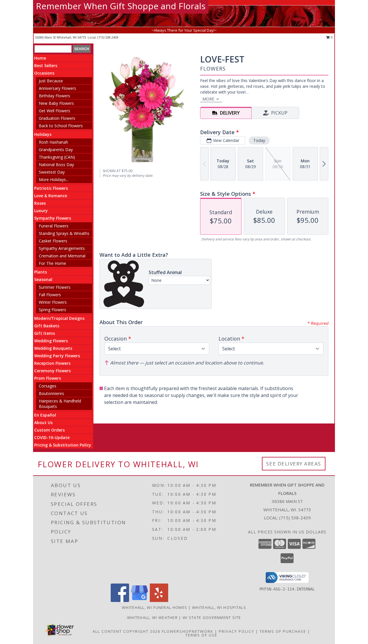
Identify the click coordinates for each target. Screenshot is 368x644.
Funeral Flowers (53, 226)
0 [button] (331, 37)
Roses (40, 203)
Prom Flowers (47, 378)
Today (259, 140)
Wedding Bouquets (53, 348)
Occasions (44, 73)
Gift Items (44, 333)
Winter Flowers (53, 302)
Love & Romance (50, 195)
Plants (40, 272)
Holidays (42, 134)
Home (40, 58)
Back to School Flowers (61, 125)
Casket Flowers (53, 241)
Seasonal (43, 279)
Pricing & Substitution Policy (62, 445)
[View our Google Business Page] (139, 600)
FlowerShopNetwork (187, 631)
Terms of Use (201, 635)
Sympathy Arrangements (62, 248)
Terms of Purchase (283, 631)
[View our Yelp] (159, 600)
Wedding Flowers (51, 340)
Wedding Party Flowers (57, 355)
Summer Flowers (54, 287)
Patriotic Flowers (51, 188)
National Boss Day (56, 164)
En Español (45, 415)
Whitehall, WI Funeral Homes (154, 607)
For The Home (52, 263)
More (208, 99)
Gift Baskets (46, 325)
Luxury (41, 210)
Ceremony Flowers (52, 370)
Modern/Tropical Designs (59, 318)
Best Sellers (45, 65)
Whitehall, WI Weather (152, 617)
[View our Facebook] (120, 600)
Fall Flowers (50, 294)
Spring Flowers (52, 309)
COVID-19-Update (52, 437)
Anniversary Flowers (57, 88)
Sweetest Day (52, 172)
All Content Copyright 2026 (126, 631)
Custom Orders (49, 430)
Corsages (47, 386)
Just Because (51, 80)
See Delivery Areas (293, 463)
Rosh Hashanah (53, 142)
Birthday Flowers (54, 95)
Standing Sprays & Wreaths (64, 233)
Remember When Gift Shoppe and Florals (121, 6)
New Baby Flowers (56, 103)
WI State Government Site (212, 617)
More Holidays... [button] (53, 179)
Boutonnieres (51, 393)
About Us (43, 422)
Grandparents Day (56, 149)
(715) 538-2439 (107, 37)
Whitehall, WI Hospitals (219, 607)
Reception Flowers (52, 363)
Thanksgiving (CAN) (57, 157)
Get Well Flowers (54, 110)
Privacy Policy (236, 631)
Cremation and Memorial (62, 256)
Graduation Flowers (57, 118)
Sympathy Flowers (52, 218)
